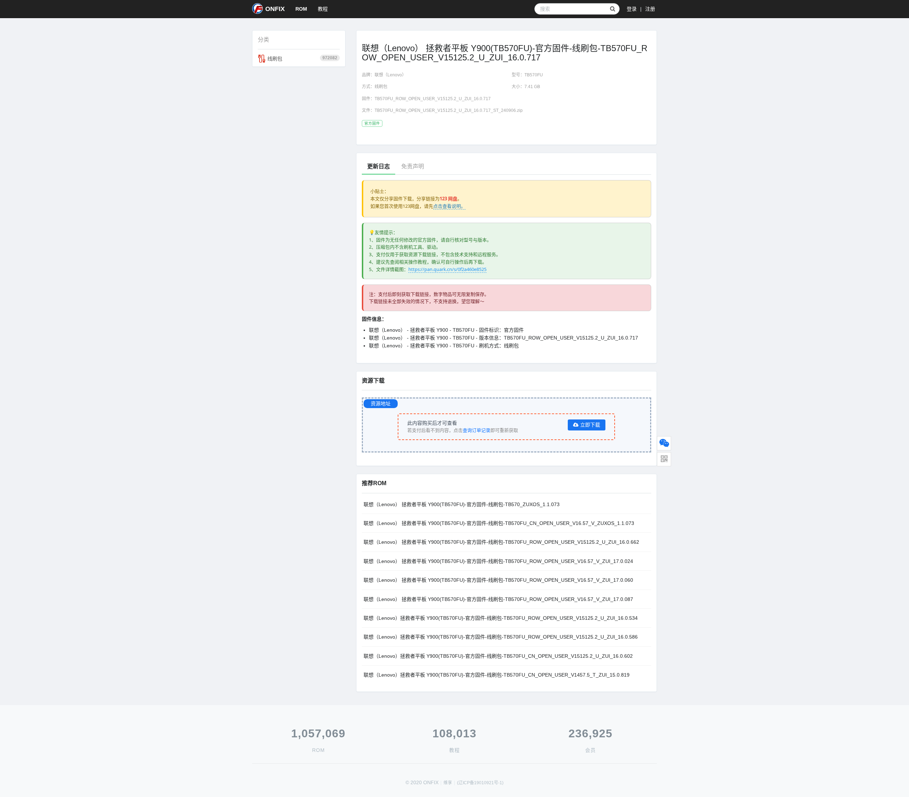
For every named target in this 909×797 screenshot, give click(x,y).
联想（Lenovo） (390, 74)
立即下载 (590, 425)
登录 (632, 9)
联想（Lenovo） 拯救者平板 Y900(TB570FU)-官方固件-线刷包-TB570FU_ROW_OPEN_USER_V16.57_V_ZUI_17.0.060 (498, 580)
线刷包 (302, 58)
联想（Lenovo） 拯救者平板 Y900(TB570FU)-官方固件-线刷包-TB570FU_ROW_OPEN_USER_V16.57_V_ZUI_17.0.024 (498, 561)
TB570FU (533, 74)
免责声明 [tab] (412, 166)
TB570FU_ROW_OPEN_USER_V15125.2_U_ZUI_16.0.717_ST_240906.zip (449, 110)
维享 (447, 782)
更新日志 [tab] (378, 166)
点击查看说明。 (449, 206)
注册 (650, 9)
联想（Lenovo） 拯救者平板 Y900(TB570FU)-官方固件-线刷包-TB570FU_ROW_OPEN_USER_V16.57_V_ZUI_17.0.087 (498, 599)
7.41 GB (532, 86)
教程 (323, 9)
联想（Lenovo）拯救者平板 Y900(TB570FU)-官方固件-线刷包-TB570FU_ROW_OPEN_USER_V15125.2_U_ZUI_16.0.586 (501, 637)
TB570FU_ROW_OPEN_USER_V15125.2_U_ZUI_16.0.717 (433, 98)
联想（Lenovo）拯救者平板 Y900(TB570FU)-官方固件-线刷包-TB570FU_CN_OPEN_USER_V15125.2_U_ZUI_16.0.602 (498, 656)
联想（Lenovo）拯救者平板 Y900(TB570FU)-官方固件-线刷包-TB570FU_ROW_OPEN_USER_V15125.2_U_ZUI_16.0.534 (501, 618)
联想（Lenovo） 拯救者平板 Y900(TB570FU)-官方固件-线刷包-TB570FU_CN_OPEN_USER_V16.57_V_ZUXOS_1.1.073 (499, 523)
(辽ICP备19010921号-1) (480, 782)
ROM (301, 9)
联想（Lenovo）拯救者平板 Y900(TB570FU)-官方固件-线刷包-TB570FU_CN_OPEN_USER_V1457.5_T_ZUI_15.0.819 (497, 675)
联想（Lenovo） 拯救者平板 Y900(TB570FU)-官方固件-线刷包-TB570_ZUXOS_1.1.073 (462, 504)
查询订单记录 (476, 430)
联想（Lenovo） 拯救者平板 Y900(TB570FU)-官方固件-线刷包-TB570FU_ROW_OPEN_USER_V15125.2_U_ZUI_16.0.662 (501, 542)
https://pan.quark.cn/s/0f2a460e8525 (447, 269)
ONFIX (275, 8)
